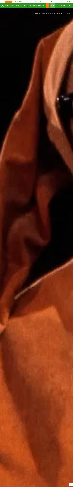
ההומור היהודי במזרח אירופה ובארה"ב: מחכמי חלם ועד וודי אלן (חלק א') (45, 13)
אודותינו (28, 1)
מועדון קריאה (61, 13)
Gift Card (20, 1)
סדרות (67, 13)
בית (69, 13)
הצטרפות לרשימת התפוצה (35, 1)
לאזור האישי (8, 1)
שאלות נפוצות (45, 1)
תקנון (49, 1)
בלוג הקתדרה (24, 1)
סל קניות (15, 1)
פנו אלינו (41, 1)
